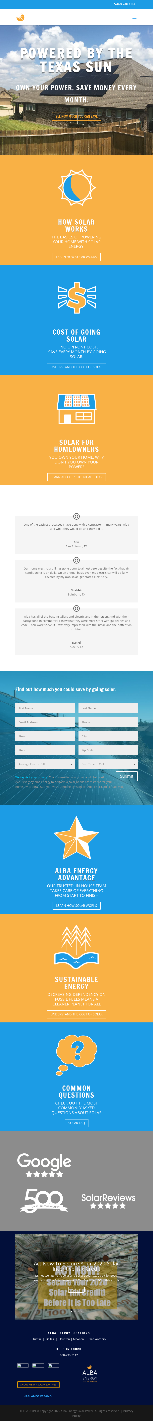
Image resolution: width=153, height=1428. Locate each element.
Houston (64, 1339)
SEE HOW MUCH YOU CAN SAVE (77, 116)
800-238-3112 (69, 1355)
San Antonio (97, 1339)
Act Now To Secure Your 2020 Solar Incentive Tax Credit (76, 1266)
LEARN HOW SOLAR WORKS (76, 257)
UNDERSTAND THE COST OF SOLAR (76, 367)
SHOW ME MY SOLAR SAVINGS (38, 1384)
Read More (76, 1289)
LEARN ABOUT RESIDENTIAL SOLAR (76, 477)
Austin (36, 1339)
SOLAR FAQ (76, 1123)
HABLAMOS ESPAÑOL (38, 1396)
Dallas (50, 1339)
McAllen (78, 1339)
